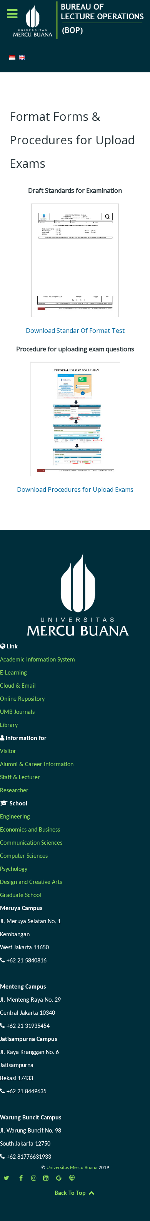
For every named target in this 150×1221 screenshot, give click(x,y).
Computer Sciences (24, 856)
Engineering (15, 817)
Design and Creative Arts (31, 882)
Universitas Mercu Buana (72, 1167)
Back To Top (71, 1193)
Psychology (13, 869)
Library (9, 725)
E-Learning (13, 673)
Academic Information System (37, 660)
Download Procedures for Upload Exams (75, 489)
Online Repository (22, 699)
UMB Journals (17, 712)
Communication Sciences (31, 843)
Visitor (8, 751)
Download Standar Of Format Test (75, 330)
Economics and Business (30, 830)
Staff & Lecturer (20, 778)
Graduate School (20, 895)
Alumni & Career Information (36, 765)
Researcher (14, 791)
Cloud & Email (18, 686)
